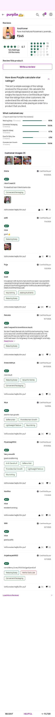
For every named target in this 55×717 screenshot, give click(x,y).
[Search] (37, 14)
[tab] (9, 714)
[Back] (3, 14)
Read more (8, 341)
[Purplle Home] (12, 14)
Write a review (27, 66)
